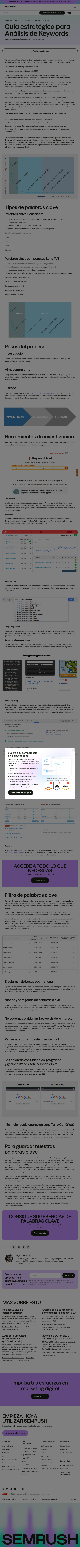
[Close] (73, 750)
